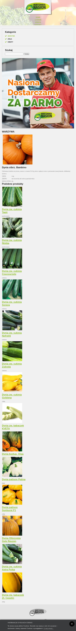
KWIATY (10, 42)
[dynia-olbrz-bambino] (17, 164)
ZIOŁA (10, 39)
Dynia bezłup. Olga (12, 454)
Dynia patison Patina (13, 479)
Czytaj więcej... (49, 628)
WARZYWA (11, 36)
